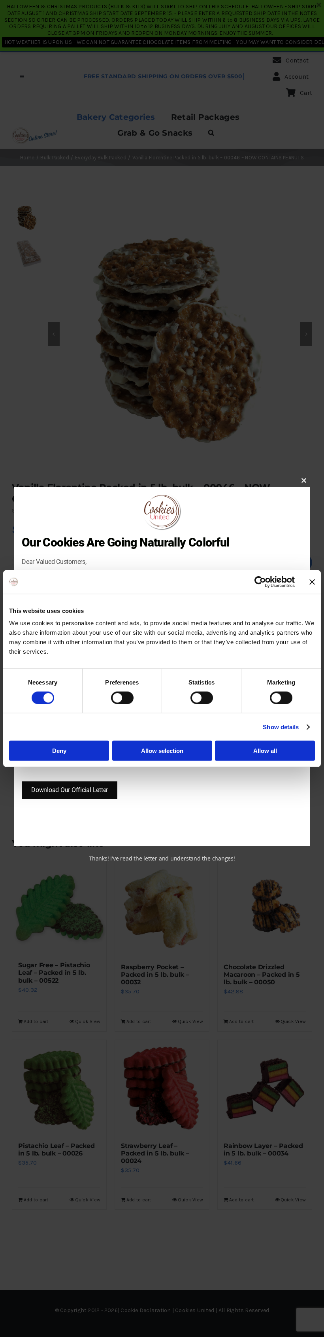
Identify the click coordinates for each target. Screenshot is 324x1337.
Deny (59, 750)
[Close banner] (312, 581)
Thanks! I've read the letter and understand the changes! (162, 858)
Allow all (265, 750)
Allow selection (162, 750)
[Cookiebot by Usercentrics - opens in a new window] (260, 582)
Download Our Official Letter (69, 790)
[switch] (122, 697)
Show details (281, 726)
